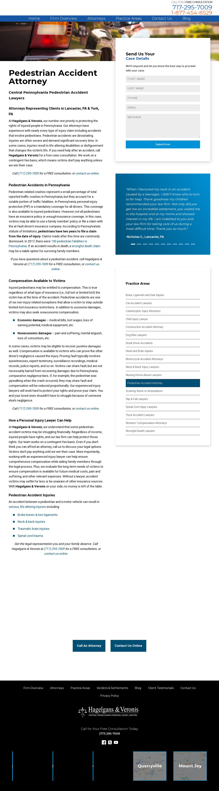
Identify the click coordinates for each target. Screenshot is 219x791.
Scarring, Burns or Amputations (144, 391)
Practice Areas (129, 18)
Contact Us (162, 18)
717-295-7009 (192, 7)
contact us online (87, 173)
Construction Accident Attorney (144, 327)
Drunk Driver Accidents (139, 343)
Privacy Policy (109, 695)
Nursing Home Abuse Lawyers (144, 375)
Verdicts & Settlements (112, 688)
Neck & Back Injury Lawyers (142, 367)
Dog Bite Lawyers (136, 335)
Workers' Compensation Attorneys (146, 423)
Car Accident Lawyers (139, 303)
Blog (186, 18)
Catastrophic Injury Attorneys (143, 311)
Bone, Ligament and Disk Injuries (145, 295)
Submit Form (163, 144)
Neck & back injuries (31, 521)
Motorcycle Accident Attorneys (144, 359)
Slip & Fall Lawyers (137, 399)
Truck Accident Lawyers (140, 415)
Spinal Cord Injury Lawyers (141, 407)
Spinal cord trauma (30, 536)
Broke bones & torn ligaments (38, 515)
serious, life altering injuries (27, 507)
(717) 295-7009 (28, 173)
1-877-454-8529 (191, 12)
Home (34, 18)
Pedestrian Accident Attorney (145, 383)
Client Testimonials (161, 688)
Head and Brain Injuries (139, 351)
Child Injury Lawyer (137, 319)
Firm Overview (63, 18)
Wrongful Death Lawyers (140, 431)
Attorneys (96, 18)
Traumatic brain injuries (33, 528)
